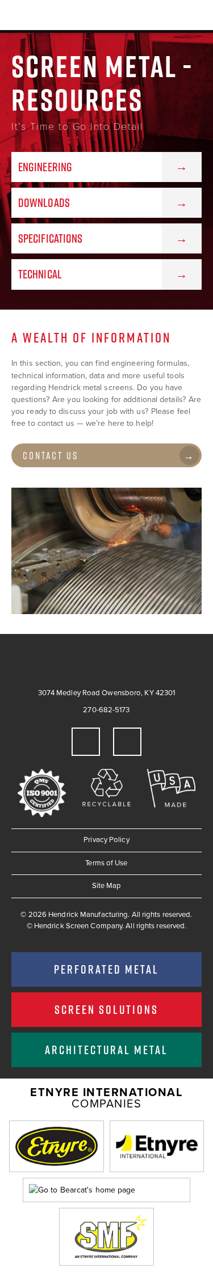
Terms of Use (106, 863)
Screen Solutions (106, 1009)
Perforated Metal (106, 969)
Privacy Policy (106, 839)
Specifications (50, 238)
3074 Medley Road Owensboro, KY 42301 (107, 692)
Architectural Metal (106, 1049)
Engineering (45, 166)
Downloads (44, 202)
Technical (40, 273)
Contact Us (50, 456)
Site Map (107, 885)
